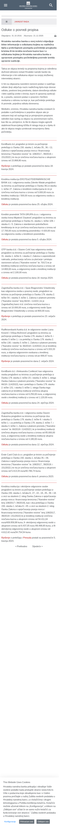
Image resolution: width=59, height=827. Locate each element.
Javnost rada (21, 22)
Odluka (4, 204)
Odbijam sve (43, 821)
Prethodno (21, 546)
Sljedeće (36, 546)
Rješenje (5, 166)
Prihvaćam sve (26, 821)
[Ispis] (55, 36)
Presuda (27, 538)
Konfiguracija (10, 821)
